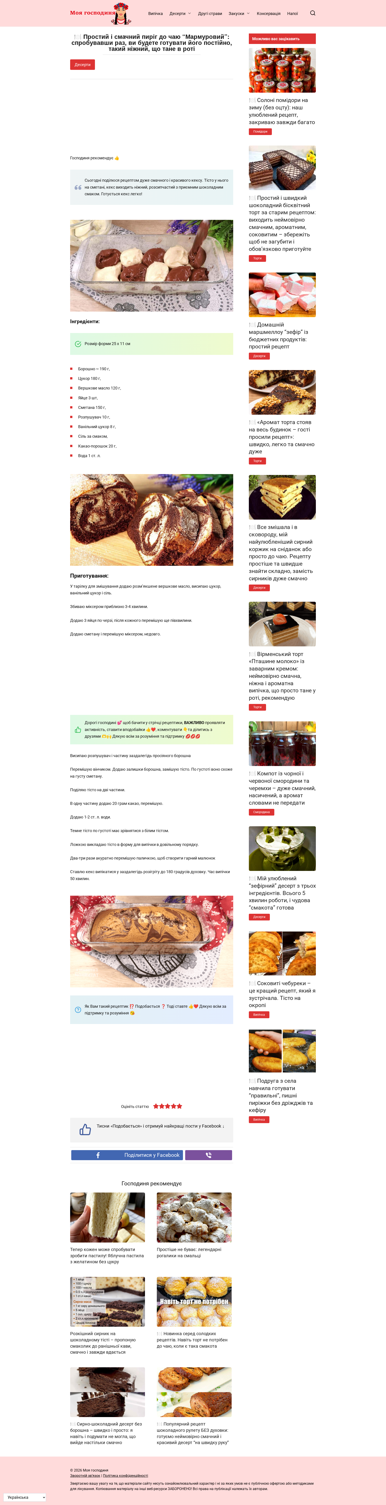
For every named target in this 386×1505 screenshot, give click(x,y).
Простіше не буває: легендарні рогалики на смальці (189, 1252)
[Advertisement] (151, 117)
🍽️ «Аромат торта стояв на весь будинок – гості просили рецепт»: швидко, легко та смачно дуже (282, 437)
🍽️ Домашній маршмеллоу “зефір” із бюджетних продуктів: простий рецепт (278, 335)
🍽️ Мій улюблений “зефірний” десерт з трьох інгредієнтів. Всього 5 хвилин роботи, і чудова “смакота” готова (282, 893)
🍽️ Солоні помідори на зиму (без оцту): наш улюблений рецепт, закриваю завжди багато (282, 111)
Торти (257, 258)
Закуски (236, 13)
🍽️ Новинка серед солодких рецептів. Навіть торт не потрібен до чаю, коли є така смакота (192, 1340)
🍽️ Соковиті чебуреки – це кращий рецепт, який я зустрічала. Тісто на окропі (282, 994)
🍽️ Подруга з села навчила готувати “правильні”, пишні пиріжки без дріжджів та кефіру (281, 1095)
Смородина (261, 812)
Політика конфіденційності (125, 1476)
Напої (292, 13)
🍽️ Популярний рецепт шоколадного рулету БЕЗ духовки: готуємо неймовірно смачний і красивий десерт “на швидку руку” (193, 1433)
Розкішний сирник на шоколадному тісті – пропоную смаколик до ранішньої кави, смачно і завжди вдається (103, 1343)
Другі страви (210, 13)
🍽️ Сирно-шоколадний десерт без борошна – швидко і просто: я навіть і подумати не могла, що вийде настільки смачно (106, 1433)
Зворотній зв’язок (85, 1476)
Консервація (269, 13)
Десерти (177, 13)
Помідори (260, 131)
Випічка (155, 13)
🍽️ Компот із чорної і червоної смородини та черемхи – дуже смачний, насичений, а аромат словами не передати (282, 788)
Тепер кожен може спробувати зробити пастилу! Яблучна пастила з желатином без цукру (107, 1255)
